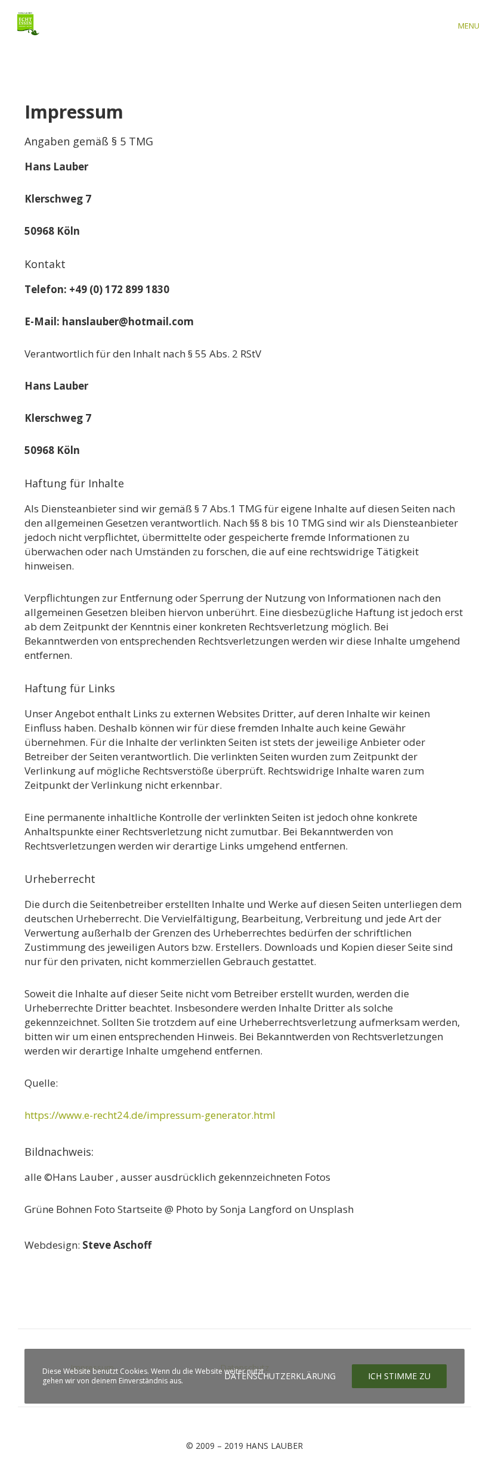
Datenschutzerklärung (280, 1376)
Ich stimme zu (399, 1376)
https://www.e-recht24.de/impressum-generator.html (150, 1115)
